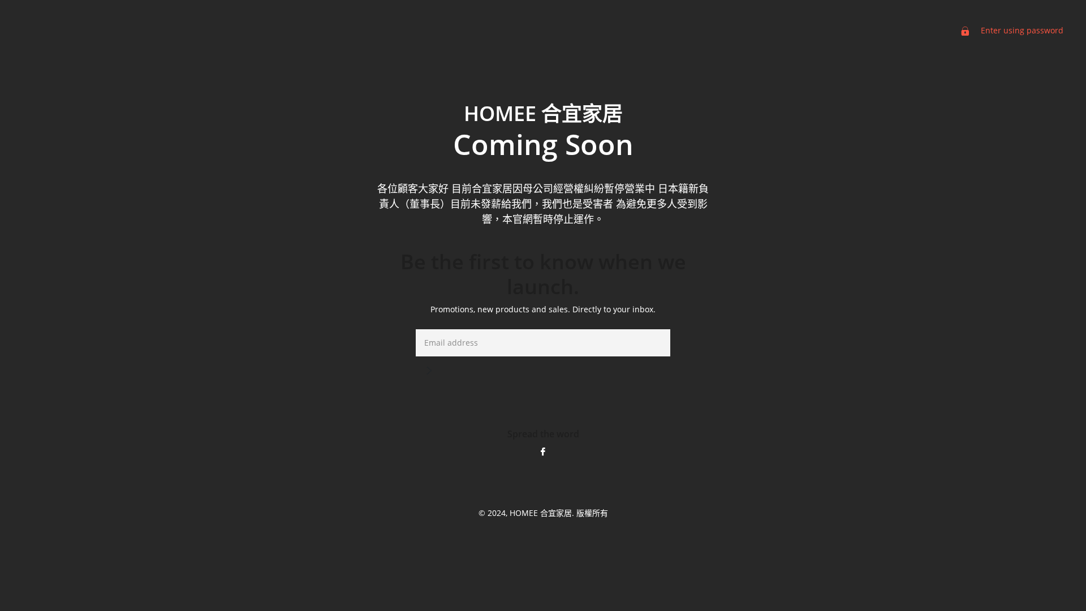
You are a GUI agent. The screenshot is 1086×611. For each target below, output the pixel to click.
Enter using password (1021, 30)
